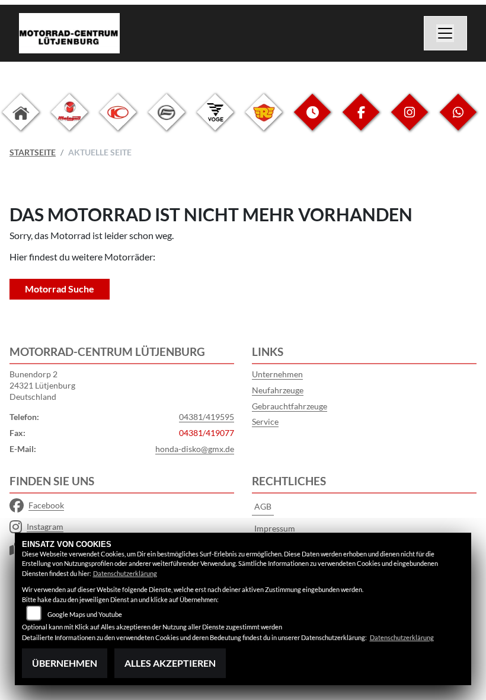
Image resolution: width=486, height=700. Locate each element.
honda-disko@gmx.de (194, 449)
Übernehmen (64, 663)
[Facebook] (361, 121)
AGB (262, 506)
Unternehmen (277, 374)
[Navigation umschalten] (446, 33)
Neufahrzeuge (277, 390)
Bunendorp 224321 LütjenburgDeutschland (42, 385)
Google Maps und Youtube (84, 614)
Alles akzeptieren (170, 663)
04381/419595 (206, 417)
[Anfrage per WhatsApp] (458, 121)
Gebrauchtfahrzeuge (289, 406)
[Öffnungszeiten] (312, 121)
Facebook (46, 505)
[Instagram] (410, 121)
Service (265, 421)
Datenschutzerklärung (125, 573)
